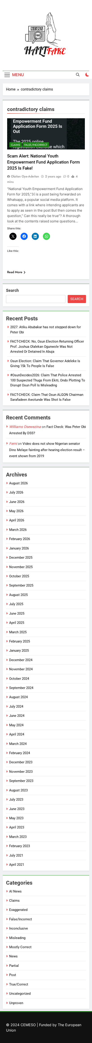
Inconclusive (18, 928)
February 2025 (19, 641)
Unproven (16, 1003)
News (13, 956)
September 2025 (21, 585)
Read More (14, 272)
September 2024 (21, 688)
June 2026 (16, 502)
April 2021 (16, 865)
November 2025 (21, 567)
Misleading (17, 938)
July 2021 (16, 855)
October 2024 (19, 679)
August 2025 (18, 595)
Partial (14, 966)
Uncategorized (20, 994)
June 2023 (16, 809)
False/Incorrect (35, 145)
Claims (15, 145)
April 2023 (16, 827)
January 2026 (19, 548)
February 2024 (19, 753)
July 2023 (16, 799)
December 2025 (20, 558)
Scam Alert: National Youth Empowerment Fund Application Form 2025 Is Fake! (43, 162)
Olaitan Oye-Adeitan (25, 176)
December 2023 (20, 762)
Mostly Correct (20, 947)
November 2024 (21, 669)
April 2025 (16, 623)
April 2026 (16, 520)
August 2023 (18, 790)
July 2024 (16, 706)
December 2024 (20, 660)
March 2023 (18, 837)
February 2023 (19, 846)
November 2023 (21, 772)
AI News (15, 891)
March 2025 (18, 632)
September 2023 (21, 781)
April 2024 (16, 734)
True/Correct (18, 984)
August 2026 (18, 483)
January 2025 (19, 651)
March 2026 (18, 530)
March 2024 (18, 744)
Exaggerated (18, 910)
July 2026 (16, 492)
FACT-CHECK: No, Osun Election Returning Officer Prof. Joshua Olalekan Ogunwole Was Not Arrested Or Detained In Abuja (47, 346)
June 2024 (16, 716)
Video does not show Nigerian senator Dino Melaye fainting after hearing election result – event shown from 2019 (47, 450)
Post (12, 975)
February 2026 (19, 539)
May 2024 (16, 725)
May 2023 (16, 818)
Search (12, 290)
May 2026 (16, 511)
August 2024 (18, 697)
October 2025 (19, 576)
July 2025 (16, 604)
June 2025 (16, 613)
